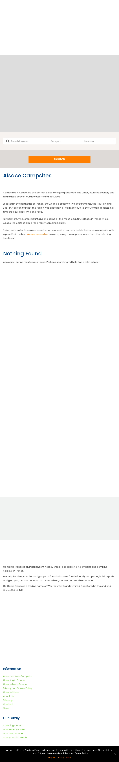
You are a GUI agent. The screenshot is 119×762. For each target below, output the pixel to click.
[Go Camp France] (59, 21)
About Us (8, 696)
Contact (8, 704)
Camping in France (14, 680)
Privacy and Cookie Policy (17, 688)
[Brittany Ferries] (33, 334)
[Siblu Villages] (86, 334)
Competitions (11, 692)
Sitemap (8, 700)
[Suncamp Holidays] (33, 308)
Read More (30, 415)
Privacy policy (64, 757)
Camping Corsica (13, 725)
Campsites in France (15, 684)
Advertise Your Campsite (17, 676)
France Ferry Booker (14, 729)
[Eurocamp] (33, 281)
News (6, 708)
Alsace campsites (37, 234)
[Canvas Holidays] (86, 281)
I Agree (51, 757)
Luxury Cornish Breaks (15, 737)
